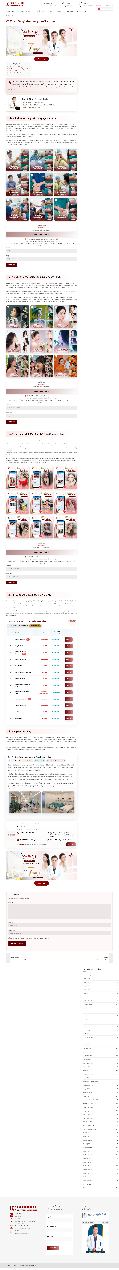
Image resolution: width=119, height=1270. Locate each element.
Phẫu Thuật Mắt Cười (88, 1121)
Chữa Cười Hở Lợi (87, 997)
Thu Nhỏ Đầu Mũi (87, 1162)
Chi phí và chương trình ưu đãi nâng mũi (16, 72)
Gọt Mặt (85, 1019)
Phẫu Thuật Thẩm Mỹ (45, 11)
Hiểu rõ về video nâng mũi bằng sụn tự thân (17, 67)
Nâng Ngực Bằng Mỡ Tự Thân (90, 1099)
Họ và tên (10, 922)
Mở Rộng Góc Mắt (88, 1063)
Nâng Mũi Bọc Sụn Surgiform (90, 1081)
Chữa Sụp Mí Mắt (87, 1004)
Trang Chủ (10, 11)
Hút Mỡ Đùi (86, 1033)
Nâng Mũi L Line (87, 1089)
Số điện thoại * (9, 256)
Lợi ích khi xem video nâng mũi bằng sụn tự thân (18, 69)
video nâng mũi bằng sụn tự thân (32, 21)
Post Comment (18, 943)
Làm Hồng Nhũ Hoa (88, 1048)
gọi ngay (22, 844)
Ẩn (23, 63)
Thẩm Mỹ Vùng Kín (88, 1147)
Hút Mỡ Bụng (86, 1030)
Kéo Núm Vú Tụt (87, 1041)
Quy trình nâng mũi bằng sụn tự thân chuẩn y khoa (18, 70)
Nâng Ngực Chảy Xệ (88, 1103)
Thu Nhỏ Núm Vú (87, 1169)
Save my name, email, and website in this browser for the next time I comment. (29, 938)
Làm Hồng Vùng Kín (88, 1052)
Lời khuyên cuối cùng (12, 74)
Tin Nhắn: (50, 1236)
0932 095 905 (30, 833)
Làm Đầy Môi (86, 1044)
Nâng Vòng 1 (86, 1111)
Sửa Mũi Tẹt (86, 1136)
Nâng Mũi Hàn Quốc (88, 1085)
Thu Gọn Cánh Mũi (88, 1151)
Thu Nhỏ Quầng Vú (88, 1173)
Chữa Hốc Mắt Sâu (88, 1000)
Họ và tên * (9, 248)
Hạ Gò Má (85, 1022)
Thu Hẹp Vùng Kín (88, 1155)
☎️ (107, 1248)
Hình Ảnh (59, 11)
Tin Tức (78, 11)
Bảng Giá (69, 11)
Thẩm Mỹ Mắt (86, 1144)
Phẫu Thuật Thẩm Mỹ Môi (89, 1129)
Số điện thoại (11, 930)
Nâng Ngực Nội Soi (88, 1107)
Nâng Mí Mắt (86, 1066)
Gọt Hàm (85, 1015)
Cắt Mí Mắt (86, 993)
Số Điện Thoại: (51, 1226)
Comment (10, 902)
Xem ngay (41, 59)
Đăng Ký (68, 639)
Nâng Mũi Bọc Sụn (88, 1074)
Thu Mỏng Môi (87, 1158)
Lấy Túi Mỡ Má (87, 1059)
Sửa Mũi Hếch (86, 1133)
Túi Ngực (85, 1188)
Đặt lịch (72, 844)
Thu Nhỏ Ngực (86, 1166)
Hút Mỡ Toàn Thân (88, 1037)
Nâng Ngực (86, 1096)
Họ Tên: (49, 1217)
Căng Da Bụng (86, 978)
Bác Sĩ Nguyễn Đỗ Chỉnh (26, 11)
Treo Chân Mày (87, 1184)
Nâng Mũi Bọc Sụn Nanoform (90, 1077)
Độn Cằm (85, 1008)
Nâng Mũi (10, 15)
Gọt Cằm (85, 1011)
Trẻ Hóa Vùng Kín (87, 1180)
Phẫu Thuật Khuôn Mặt (89, 1118)
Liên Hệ (86, 11)
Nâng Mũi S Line (87, 1092)
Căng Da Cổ (86, 982)
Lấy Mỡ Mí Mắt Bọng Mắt (90, 1055)
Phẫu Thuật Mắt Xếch (88, 1125)
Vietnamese (103, 9)
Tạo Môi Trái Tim (87, 1140)
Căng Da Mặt (86, 986)
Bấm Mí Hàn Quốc (87, 975)
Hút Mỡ (85, 1026)
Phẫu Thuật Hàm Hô (88, 1114)
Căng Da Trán (86, 989)
